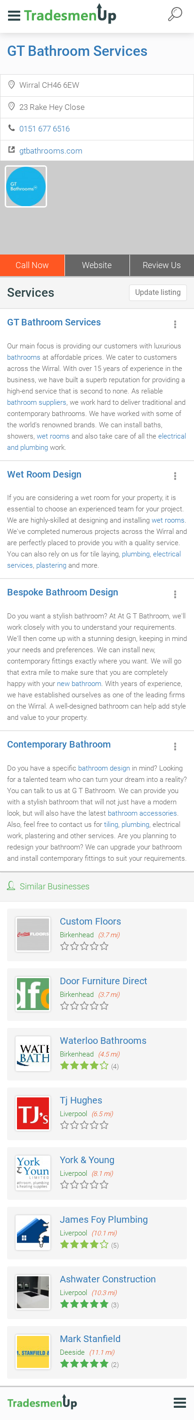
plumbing (136, 554)
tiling (111, 824)
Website (97, 265)
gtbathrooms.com (50, 150)
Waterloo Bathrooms (103, 1040)
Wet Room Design (44, 474)
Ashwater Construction (108, 1279)
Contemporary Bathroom (59, 744)
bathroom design (104, 768)
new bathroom (79, 683)
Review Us (162, 265)
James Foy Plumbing (104, 1219)
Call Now (32, 265)
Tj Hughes (81, 1100)
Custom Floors (90, 921)
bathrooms (23, 357)
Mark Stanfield (90, 1338)
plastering (51, 565)
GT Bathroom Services (77, 51)
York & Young (87, 1159)
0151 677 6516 (44, 128)
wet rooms (53, 436)
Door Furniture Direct (103, 981)
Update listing (158, 292)
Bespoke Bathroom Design (62, 592)
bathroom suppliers (36, 402)
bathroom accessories (142, 813)
